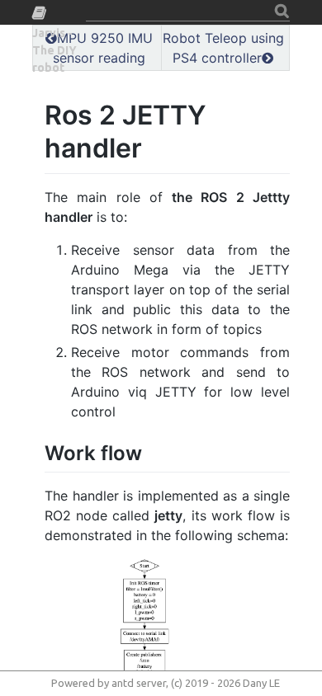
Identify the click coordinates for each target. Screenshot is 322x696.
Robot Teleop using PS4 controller (223, 48)
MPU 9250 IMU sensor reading (103, 48)
